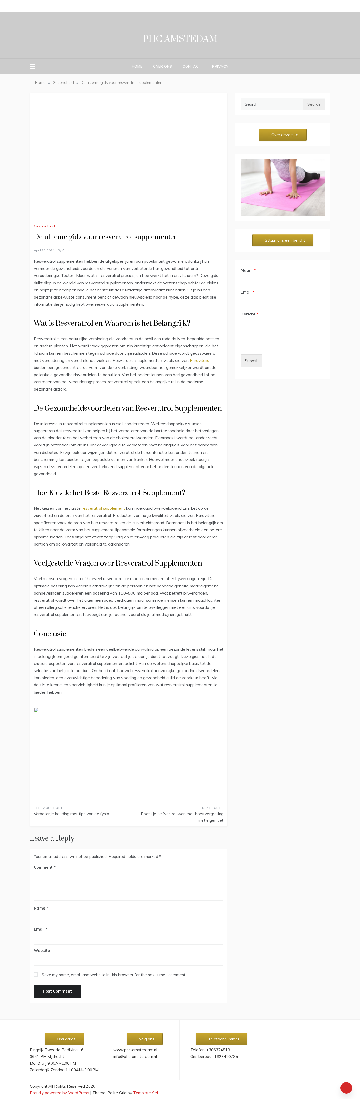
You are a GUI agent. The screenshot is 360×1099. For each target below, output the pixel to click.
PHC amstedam (180, 39)
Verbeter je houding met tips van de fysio (71, 813)
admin (67, 250)
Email (40, 929)
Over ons (162, 66)
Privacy (220, 66)
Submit (251, 360)
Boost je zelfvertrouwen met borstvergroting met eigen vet (182, 817)
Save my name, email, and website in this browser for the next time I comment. (114, 974)
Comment (43, 867)
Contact (192, 66)
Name (41, 908)
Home (137, 66)
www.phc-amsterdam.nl (135, 1049)
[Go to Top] (346, 1088)
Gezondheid (44, 226)
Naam (248, 270)
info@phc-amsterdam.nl (135, 1056)
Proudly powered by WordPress (60, 1092)
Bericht (250, 314)
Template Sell (146, 1092)
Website (42, 950)
